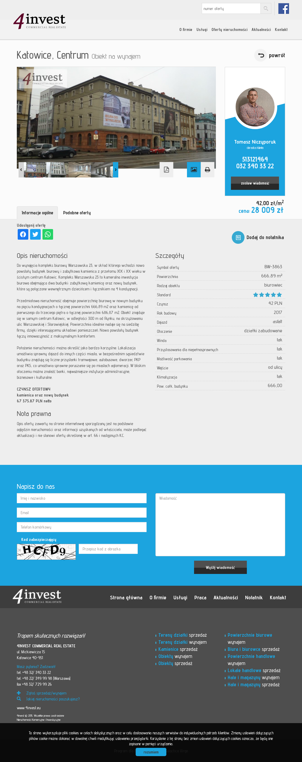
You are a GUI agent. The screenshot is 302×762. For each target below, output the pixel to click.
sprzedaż (182, 635)
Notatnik (254, 597)
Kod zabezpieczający (38, 539)
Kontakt (281, 29)
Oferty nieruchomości (229, 29)
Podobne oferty (77, 212)
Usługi (201, 29)
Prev (21, 169)
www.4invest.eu (28, 707)
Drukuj (207, 169)
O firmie (185, 29)
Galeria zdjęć (194, 169)
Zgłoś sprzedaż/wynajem (45, 693)
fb (283, 8)
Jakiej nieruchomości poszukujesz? (52, 699)
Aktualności (261, 29)
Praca (200, 597)
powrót (277, 55)
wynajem (182, 642)
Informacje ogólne (37, 212)
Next (115, 169)
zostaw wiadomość (255, 183)
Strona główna (126, 597)
